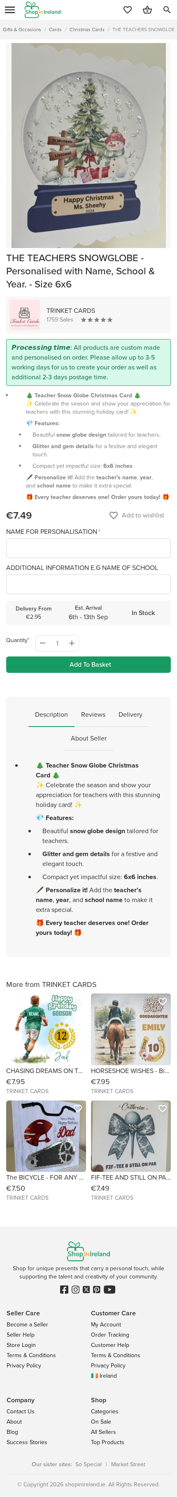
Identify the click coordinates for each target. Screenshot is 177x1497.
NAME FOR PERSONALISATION (52, 531)
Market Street (128, 1464)
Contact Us (21, 1411)
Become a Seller (27, 1324)
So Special (88, 1464)
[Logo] (43, 10)
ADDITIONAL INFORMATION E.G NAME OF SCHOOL (82, 567)
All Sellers (103, 1432)
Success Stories (27, 1442)
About (14, 1421)
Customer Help (110, 1345)
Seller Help (21, 1335)
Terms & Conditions (31, 1355)
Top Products (107, 1442)
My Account (106, 1324)
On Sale (101, 1421)
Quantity (17, 640)
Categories (105, 1411)
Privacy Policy (24, 1365)
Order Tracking (110, 1335)
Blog (12, 1432)
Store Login (21, 1345)
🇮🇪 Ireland (104, 1376)
